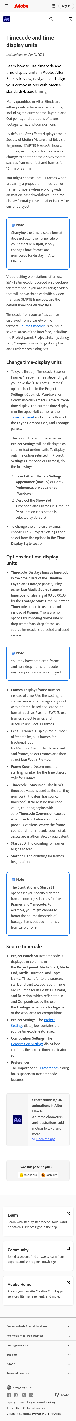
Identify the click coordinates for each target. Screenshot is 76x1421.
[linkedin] (31, 1395)
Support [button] (12, 1355)
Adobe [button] (11, 1364)
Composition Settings (27, 1044)
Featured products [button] (18, 1373)
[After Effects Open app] (70, 19)
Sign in (66, 6)
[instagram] (16, 1395)
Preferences (49, 1068)
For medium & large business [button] (25, 1335)
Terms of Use (13, 1408)
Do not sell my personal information (25, 1413)
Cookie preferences (33, 1408)
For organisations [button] (17, 1345)
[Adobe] (21, 6)
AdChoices (56, 1413)
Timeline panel (22, 417)
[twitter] (24, 1395)
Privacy (52, 1402)
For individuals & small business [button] (27, 1326)
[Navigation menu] (6, 6)
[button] (53, 6)
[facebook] (9, 1395)
